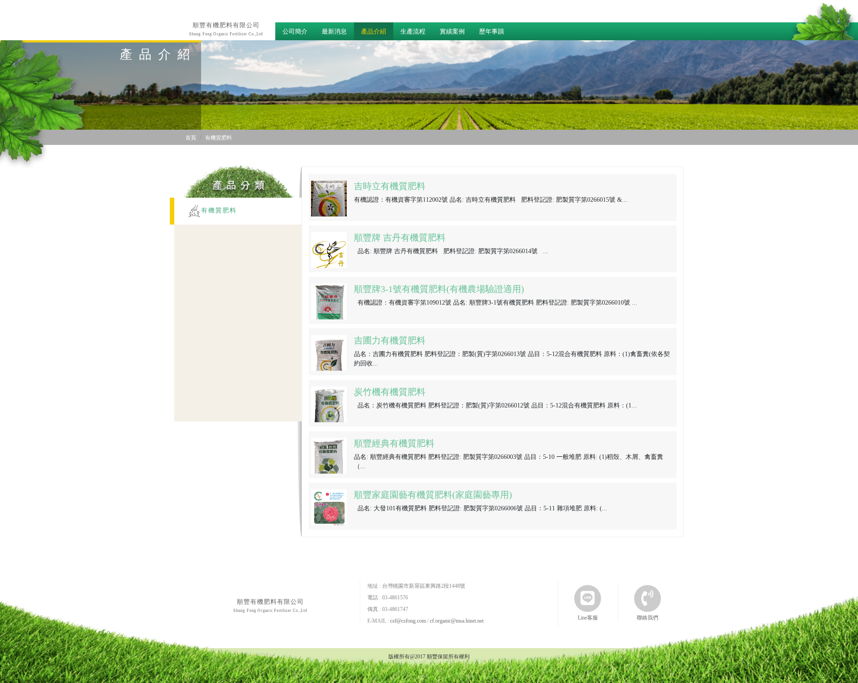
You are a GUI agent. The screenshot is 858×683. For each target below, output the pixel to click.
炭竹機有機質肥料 (389, 392)
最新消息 (334, 31)
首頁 (190, 138)
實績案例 (452, 31)
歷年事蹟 (491, 31)
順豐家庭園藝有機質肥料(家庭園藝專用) (433, 495)
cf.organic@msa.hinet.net (457, 621)
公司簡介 (294, 31)
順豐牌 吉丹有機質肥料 (400, 237)
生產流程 (412, 31)
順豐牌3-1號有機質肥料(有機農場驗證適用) (439, 289)
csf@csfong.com (408, 621)
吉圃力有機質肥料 (389, 340)
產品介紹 (373, 31)
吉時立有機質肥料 (389, 186)
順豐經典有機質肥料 (394, 443)
